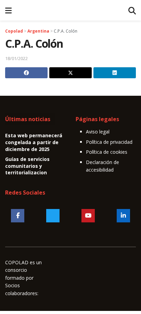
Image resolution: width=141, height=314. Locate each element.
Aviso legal (98, 131)
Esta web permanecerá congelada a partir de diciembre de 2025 (33, 142)
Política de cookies (106, 152)
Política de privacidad (109, 142)
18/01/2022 (16, 58)
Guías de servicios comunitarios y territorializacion (27, 166)
